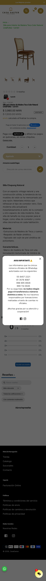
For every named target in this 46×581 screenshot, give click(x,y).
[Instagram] (25, 318)
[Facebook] (21, 318)
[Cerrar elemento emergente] (40, 258)
